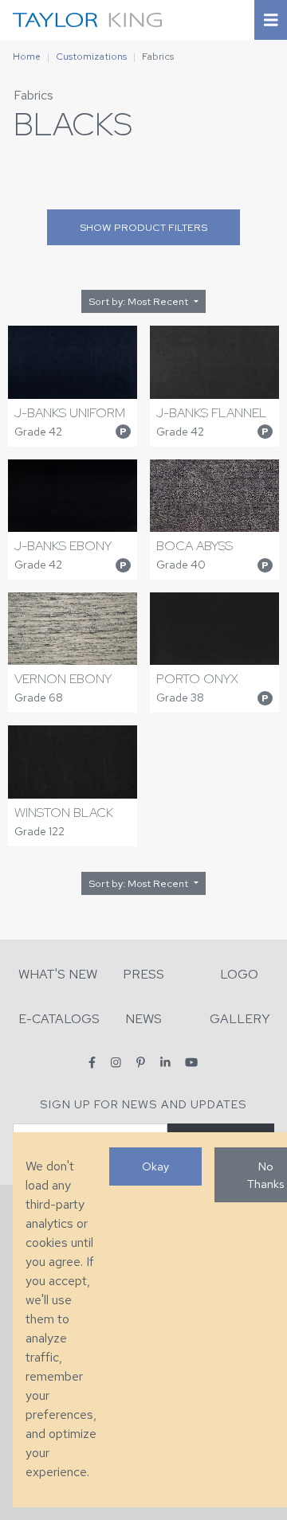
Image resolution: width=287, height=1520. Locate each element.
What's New (57, 974)
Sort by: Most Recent (139, 301)
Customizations (91, 56)
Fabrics (33, 95)
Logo (239, 974)
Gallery (240, 1018)
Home (27, 56)
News (143, 1018)
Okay (155, 1166)
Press (143, 974)
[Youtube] (191, 1062)
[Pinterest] (140, 1062)
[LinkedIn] (165, 1062)
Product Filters (143, 227)
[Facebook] (92, 1062)
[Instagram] (116, 1062)
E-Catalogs (59, 1018)
